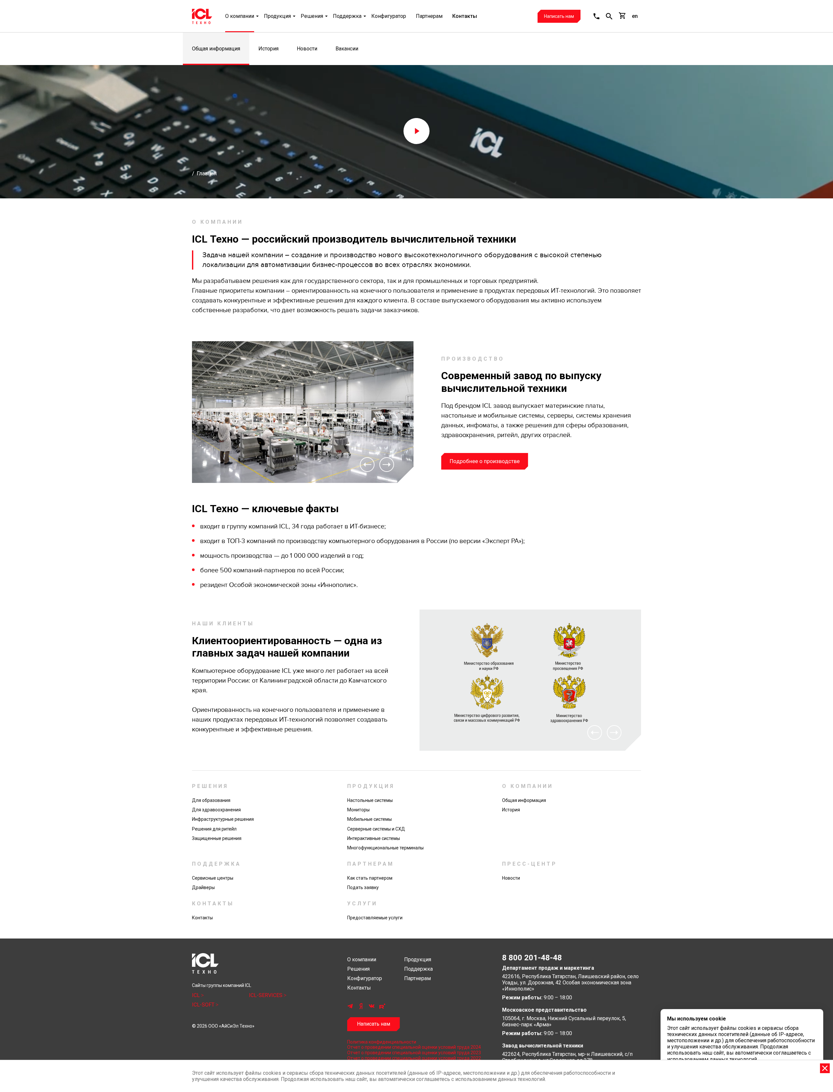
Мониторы (358, 809)
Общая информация (216, 49)
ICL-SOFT (204, 1005)
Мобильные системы (369, 819)
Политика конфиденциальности (381, 1042)
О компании (239, 16)
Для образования (211, 800)
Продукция (277, 16)
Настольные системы (370, 800)
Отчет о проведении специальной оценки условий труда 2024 (414, 1047)
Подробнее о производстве (485, 461)
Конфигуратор (388, 16)
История (268, 49)
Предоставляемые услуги (375, 917)
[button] (596, 16)
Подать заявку (363, 887)
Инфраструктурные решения (223, 819)
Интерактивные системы (373, 838)
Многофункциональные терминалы (385, 847)
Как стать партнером (369, 878)
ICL (196, 995)
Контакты (464, 16)
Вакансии (346, 49)
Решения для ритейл (214, 829)
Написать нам (559, 16)
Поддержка (347, 16)
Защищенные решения (216, 838)
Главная (207, 173)
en (635, 16)
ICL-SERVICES (266, 995)
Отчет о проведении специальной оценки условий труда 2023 (414, 1052)
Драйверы (203, 887)
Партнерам (429, 16)
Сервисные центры (212, 878)
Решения (312, 16)
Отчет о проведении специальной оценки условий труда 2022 (414, 1058)
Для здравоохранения (216, 809)
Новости (307, 49)
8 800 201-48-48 (532, 957)
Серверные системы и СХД (376, 829)
